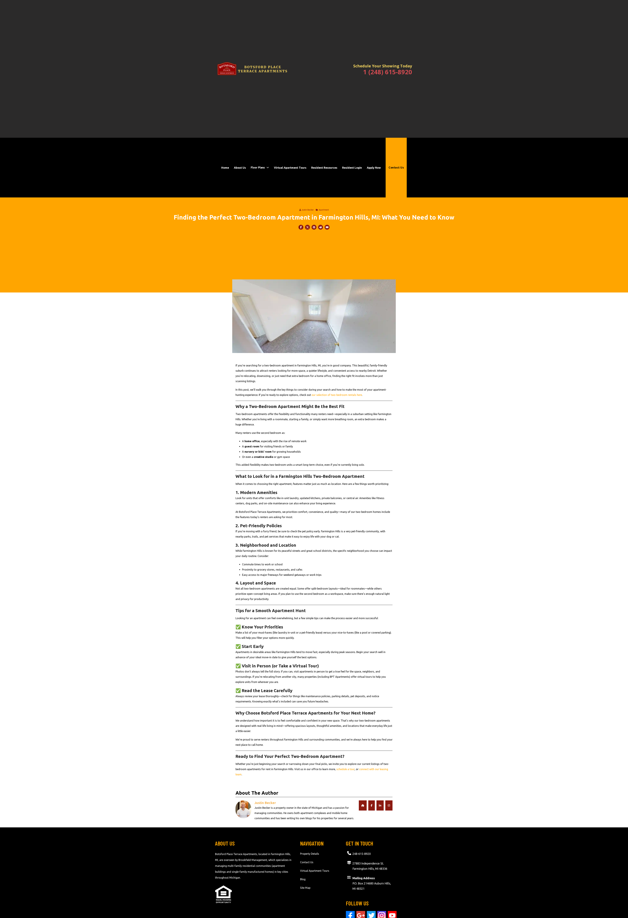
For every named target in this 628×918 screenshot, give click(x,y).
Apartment (324, 210)
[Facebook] (300, 227)
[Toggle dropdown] (267, 167)
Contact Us (396, 167)
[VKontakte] (320, 227)
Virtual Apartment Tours (290, 167)
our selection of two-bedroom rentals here (337, 394)
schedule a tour (345, 769)
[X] (307, 227)
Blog (302, 879)
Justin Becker (308, 210)
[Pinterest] (314, 227)
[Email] (327, 227)
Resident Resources (324, 167)
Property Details (309, 853)
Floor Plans (258, 167)
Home (225, 167)
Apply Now (374, 167)
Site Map (305, 887)
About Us (240, 167)
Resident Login (352, 167)
